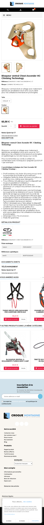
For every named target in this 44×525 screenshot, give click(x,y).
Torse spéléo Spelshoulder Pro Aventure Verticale (15, 311)
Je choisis (22, 521)
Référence (5, 81)
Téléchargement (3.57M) (10, 135)
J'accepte (35, 521)
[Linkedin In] (26, 424)
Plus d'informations (9, 514)
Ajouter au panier (28, 126)
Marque (4, 84)
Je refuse (8, 521)
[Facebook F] (17, 424)
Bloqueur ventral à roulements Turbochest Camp (15, 360)
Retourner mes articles (11, 486)
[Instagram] (22, 424)
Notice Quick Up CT (9, 133)
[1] (40, 396)
